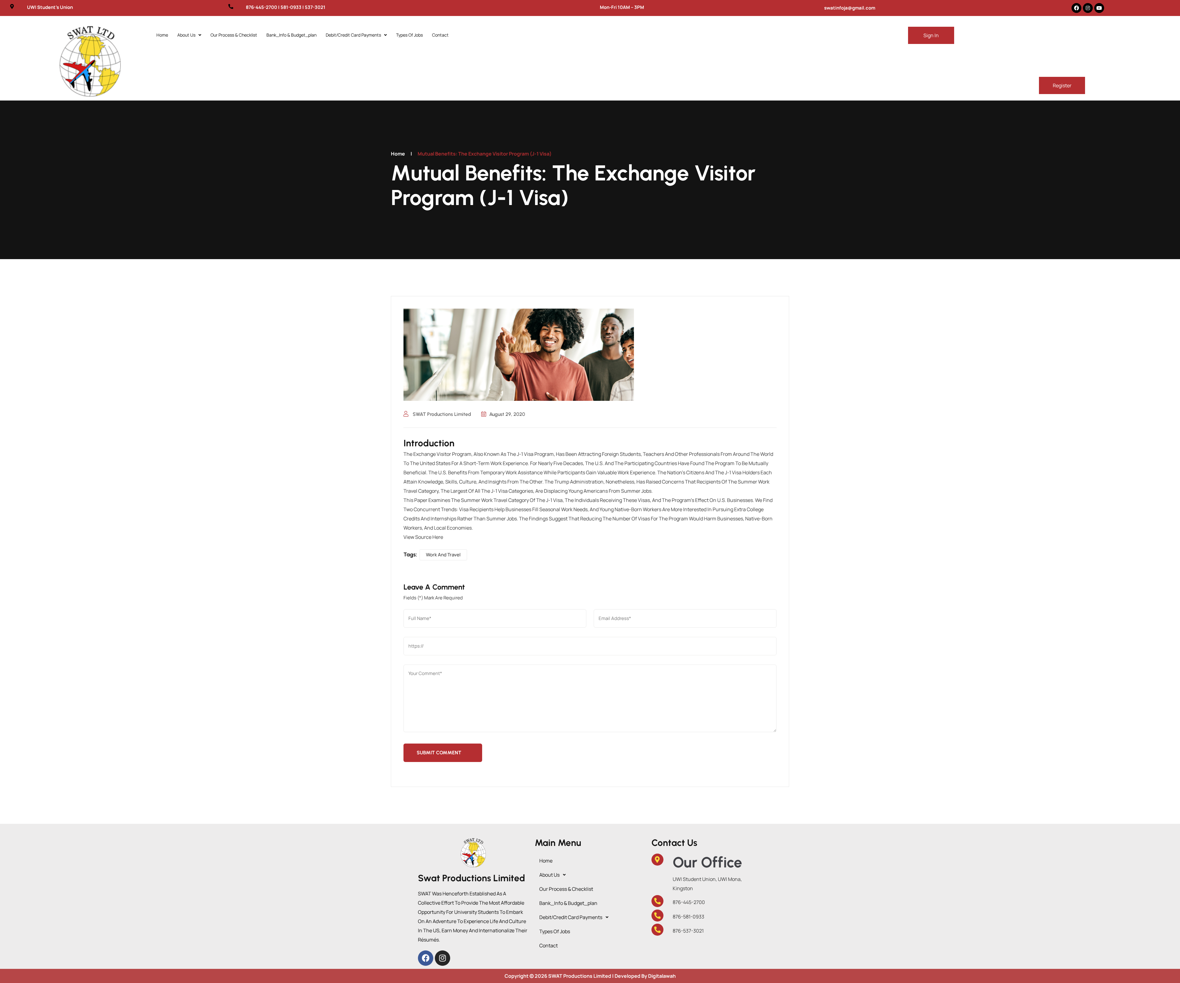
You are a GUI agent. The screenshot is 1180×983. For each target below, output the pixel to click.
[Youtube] (1099, 8)
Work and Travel (443, 554)
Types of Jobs (409, 35)
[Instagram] (1088, 8)
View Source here (423, 537)
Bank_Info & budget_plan (291, 35)
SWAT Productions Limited (441, 414)
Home (162, 35)
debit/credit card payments (353, 35)
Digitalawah (662, 976)
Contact (440, 35)
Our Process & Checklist (233, 35)
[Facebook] (1076, 8)
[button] (189, 35)
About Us (186, 35)
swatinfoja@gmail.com (849, 8)
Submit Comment (439, 753)
